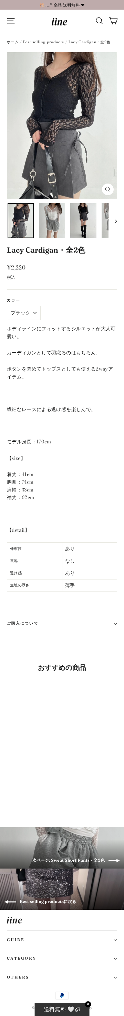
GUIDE (15, 939)
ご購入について (23, 623)
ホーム (13, 42)
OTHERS (18, 977)
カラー (13, 300)
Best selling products (43, 42)
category (21, 958)
